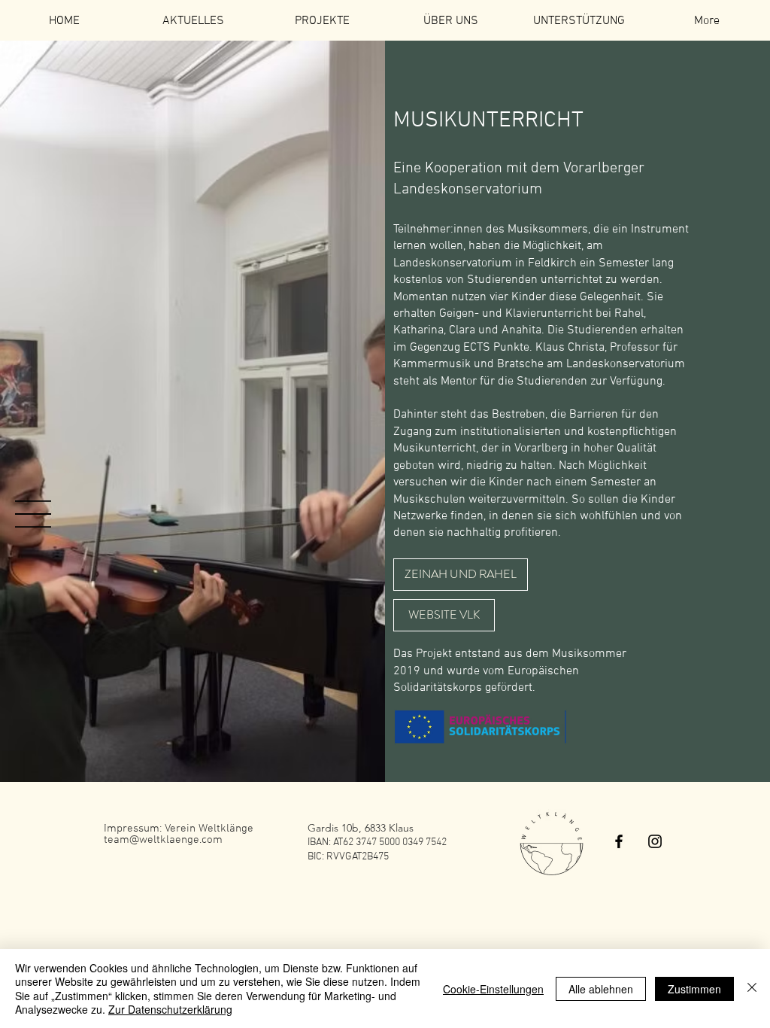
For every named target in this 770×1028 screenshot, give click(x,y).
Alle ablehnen (600, 988)
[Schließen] (752, 988)
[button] (33, 514)
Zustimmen (694, 988)
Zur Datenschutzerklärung (170, 1009)
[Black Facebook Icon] (619, 841)
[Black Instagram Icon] (655, 841)
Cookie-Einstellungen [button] (493, 988)
